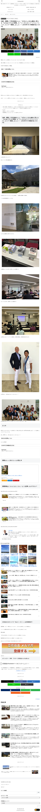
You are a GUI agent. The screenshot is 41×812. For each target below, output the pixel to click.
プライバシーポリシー (5, 784)
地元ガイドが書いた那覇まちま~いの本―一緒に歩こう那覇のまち (12, 475)
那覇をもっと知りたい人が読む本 (8, 111)
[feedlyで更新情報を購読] (30, 690)
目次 (19, 104)
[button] (27, 54)
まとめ (4, 109)
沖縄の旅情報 (4, 18)
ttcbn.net (4, 500)
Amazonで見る (4, 480)
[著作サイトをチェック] (10, 690)
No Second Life (20, 1)
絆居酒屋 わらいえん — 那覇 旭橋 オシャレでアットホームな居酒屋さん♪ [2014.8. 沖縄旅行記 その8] (23, 494)
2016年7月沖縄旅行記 (11, 18)
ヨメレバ (6, 477)
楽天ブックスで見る (16, 480)
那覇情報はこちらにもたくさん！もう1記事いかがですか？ (13, 112)
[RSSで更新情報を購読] (20, 693)
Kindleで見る (10, 480)
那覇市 (17, 18)
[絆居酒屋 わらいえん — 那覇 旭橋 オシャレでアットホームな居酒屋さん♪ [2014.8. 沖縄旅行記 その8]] (5, 496)
